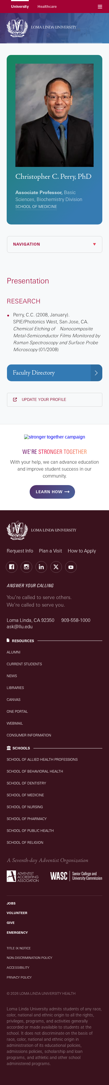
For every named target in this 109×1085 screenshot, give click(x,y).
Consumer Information (29, 735)
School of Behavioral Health (35, 771)
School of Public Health (30, 830)
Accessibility (18, 968)
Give (11, 923)
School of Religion (25, 842)
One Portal (17, 711)
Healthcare (47, 6)
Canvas (13, 699)
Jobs (11, 903)
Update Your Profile (43, 399)
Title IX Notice (19, 948)
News (12, 676)
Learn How (49, 491)
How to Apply (82, 551)
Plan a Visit (50, 551)
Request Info (20, 551)
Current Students (24, 664)
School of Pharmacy (27, 819)
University (20, 6)
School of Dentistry (26, 783)
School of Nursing (25, 807)
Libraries (15, 688)
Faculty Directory (34, 372)
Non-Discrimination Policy (29, 958)
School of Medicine (36, 206)
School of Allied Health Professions (42, 759)
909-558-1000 (75, 620)
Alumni (13, 652)
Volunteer (17, 913)
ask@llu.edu (20, 626)
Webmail (15, 723)
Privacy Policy (19, 977)
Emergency (17, 933)
